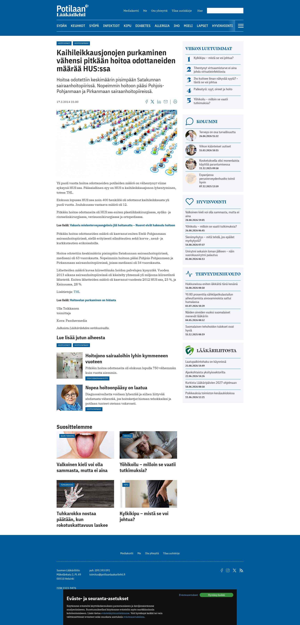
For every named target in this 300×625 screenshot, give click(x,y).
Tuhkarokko (67, 484)
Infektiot (111, 25)
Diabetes (143, 25)
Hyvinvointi (222, 25)
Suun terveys (67, 436)
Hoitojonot (64, 43)
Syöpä (94, 25)
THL (77, 292)
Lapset (202, 25)
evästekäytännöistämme (115, 613)
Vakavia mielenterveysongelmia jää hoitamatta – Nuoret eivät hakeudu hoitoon (122, 225)
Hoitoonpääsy (81, 43)
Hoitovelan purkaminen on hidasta (93, 300)
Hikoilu (127, 436)
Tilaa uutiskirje (182, 10)
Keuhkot (78, 25)
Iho (177, 25)
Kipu (127, 25)
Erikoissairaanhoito (97, 378)
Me (145, 10)
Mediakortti (131, 10)
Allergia (162, 25)
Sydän (62, 25)
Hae (200, 10)
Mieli (188, 25)
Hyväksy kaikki (216, 594)
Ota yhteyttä (159, 10)
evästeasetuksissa (133, 616)
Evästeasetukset (188, 594)
